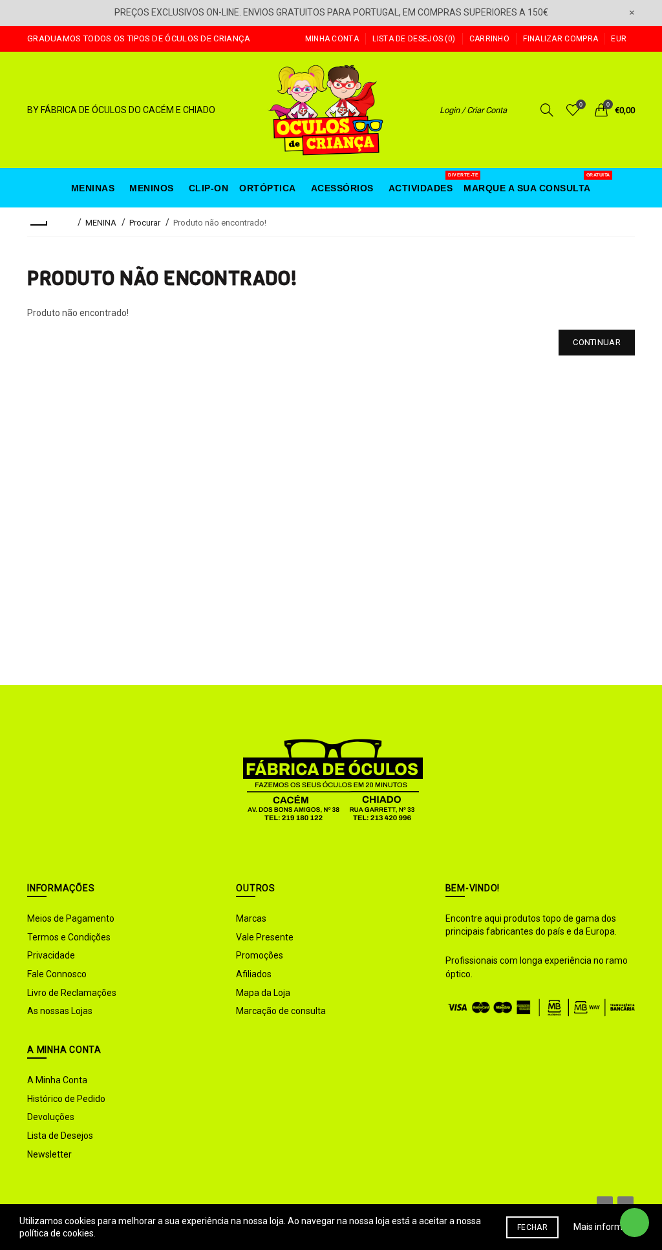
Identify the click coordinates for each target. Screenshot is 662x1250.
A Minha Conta (57, 1080)
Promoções (259, 955)
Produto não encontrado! (219, 223)
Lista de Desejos (60, 1135)
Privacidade (51, 955)
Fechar (532, 1227)
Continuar (597, 342)
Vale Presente (265, 937)
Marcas (251, 918)
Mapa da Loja (263, 993)
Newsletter (49, 1154)
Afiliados (254, 974)
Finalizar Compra (560, 38)
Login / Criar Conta (473, 110)
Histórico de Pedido (66, 1099)
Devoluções (50, 1117)
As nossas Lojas (59, 1011)
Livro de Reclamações (71, 993)
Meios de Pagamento (70, 918)
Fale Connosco (57, 974)
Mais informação (608, 1227)
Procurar (144, 223)
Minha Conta (332, 38)
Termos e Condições (69, 937)
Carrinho (489, 38)
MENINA (100, 223)
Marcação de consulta (281, 1011)
